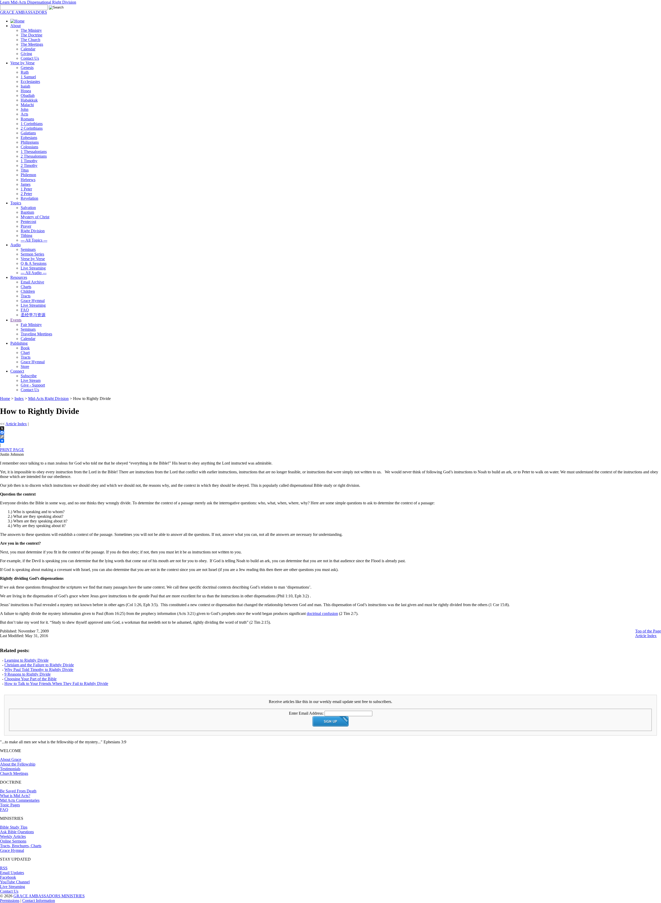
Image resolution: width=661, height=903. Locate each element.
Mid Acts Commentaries (20, 800)
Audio (15, 245)
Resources (18, 277)
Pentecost (28, 221)
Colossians (29, 147)
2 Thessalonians (34, 156)
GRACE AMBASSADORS (23, 12)
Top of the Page (648, 631)
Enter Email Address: (306, 713)
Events (15, 320)
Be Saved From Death (18, 791)
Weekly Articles (13, 836)
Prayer (26, 226)
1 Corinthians (32, 123)
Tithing (26, 235)
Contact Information (38, 900)
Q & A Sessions (33, 263)
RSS (3, 868)
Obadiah (28, 95)
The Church (30, 39)
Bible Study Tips (13, 827)
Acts (24, 114)
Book (25, 348)
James (25, 184)
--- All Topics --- (34, 240)
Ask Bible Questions (17, 832)
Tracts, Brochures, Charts (20, 846)
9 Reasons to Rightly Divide (27, 674)
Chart (25, 352)
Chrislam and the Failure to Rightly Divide (39, 665)
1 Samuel (28, 77)
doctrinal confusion (322, 613)
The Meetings (32, 44)
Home (5, 398)
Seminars (28, 249)
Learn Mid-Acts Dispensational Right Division (38, 2)
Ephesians (29, 137)
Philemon (28, 175)
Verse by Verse (22, 63)
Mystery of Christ (35, 217)
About (15, 26)
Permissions (9, 900)
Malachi (27, 105)
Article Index (16, 424)
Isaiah (25, 86)
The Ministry (31, 30)
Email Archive (32, 282)
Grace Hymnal (33, 300)
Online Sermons (13, 841)
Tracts (25, 296)
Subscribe (29, 376)
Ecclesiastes (30, 81)
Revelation (29, 198)
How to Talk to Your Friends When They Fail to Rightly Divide (56, 683)
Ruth (25, 72)
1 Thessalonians (34, 151)
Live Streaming (33, 268)
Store (25, 366)
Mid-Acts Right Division (48, 398)
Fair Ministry (31, 324)
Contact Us (30, 58)
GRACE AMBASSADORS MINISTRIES (49, 896)
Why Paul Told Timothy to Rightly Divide (38, 669)
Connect (17, 371)
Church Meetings (14, 773)
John (24, 109)
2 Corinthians (32, 128)
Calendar (28, 49)
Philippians (30, 142)
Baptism (27, 212)
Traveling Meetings (36, 334)
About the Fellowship (17, 764)
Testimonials (10, 769)
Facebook (8, 877)
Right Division (33, 231)
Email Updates (12, 872)
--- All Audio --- (33, 273)
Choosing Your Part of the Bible (30, 679)
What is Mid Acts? (15, 795)
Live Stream (31, 380)
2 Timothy (29, 165)
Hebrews (28, 179)
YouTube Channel (15, 882)
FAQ (25, 310)
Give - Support (33, 385)
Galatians (28, 133)
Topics (15, 203)
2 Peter (26, 193)
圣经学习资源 (33, 315)
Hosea (26, 91)
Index (19, 398)
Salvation (28, 207)
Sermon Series (32, 254)
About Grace (10, 759)
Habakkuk (29, 100)
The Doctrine (31, 35)
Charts (26, 286)
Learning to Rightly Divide (26, 660)
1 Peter (26, 189)
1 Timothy (29, 161)
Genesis (27, 67)
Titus (25, 170)
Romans (27, 119)
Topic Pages (10, 805)
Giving (26, 53)
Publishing (19, 343)
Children (28, 291)
